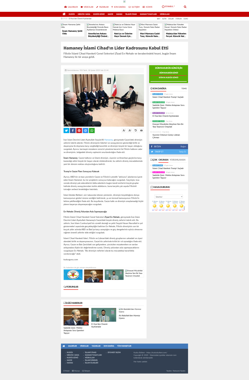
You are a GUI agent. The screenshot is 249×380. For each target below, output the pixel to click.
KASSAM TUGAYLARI (148, 14)
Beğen (183, 147)
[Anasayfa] (64, 14)
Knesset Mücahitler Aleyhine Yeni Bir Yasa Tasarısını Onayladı (168, 125)
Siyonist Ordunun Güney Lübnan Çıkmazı (166, 136)
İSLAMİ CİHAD (131, 14)
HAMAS (119, 14)
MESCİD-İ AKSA (84, 14)
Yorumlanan (177, 160)
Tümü (184, 89)
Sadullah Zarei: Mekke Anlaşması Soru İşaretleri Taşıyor (168, 106)
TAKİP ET (158, 152)
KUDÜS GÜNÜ (99, 14)
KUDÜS (72, 14)
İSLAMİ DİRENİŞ (91, 360)
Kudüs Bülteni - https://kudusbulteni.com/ (150, 353)
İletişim (87, 371)
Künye (77, 371)
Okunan (163, 160)
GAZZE (110, 14)
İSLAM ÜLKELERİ (159, 102)
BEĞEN (157, 147)
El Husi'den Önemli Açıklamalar (80, 19)
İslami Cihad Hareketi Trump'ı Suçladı (168, 97)
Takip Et (182, 152)
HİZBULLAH (165, 14)
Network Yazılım (179, 371)
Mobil (66, 371)
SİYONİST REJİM (158, 121)
